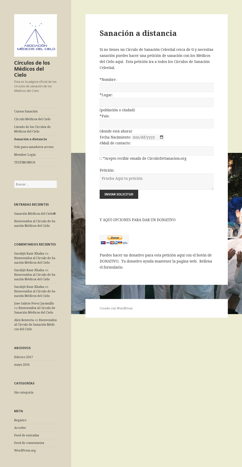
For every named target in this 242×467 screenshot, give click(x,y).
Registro (20, 420)
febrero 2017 (23, 357)
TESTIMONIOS (24, 162)
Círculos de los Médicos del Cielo (32, 68)
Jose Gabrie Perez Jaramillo (34, 303)
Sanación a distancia (30, 139)
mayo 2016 (22, 364)
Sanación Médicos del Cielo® (35, 213)
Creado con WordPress (116, 308)
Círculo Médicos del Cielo (32, 119)
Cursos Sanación (26, 111)
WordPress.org (25, 450)
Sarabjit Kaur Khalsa (29, 253)
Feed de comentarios (29, 443)
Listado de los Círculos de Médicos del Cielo (32, 129)
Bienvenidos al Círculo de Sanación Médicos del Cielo (35, 324)
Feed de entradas (26, 435)
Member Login (25, 155)
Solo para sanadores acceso (34, 147)
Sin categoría (23, 392)
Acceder (20, 428)
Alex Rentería (24, 320)
